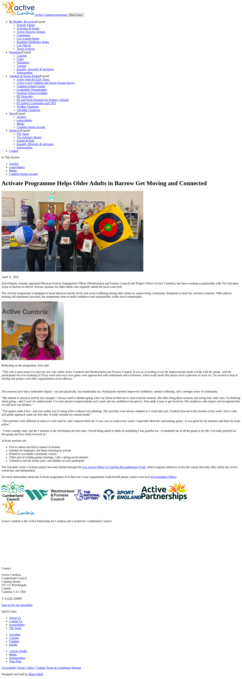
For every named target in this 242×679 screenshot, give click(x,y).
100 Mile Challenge (28, 110)
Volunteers (23, 62)
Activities (14, 634)
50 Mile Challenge (28, 106)
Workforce (15, 52)
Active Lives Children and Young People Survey (46, 82)
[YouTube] (5, 546)
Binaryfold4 (36, 674)
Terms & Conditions (58, 667)
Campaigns (23, 35)
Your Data (15, 661)
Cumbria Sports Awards (31, 127)
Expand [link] (40, 21)
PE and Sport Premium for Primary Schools (43, 99)
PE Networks (25, 96)
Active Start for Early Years (33, 79)
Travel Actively (26, 48)
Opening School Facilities (32, 93)
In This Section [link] (11, 157)
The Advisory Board (29, 137)
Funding (14, 641)
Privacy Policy (26, 667)
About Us (15, 130)
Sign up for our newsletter (17, 605)
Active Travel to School (31, 31)
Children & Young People (24, 76)
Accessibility (9, 667)
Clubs (20, 59)
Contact (13, 151)
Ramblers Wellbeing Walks (33, 42)
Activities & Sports (28, 28)
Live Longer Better (28, 38)
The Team (23, 133)
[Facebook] (5, 531)
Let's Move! (24, 45)
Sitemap (76, 667)
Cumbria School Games (31, 86)
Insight (13, 644)
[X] (5, 539)
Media (20, 123)
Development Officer (163, 476)
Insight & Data (25, 140)
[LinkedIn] (5, 554)
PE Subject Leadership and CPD (36, 103)
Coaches (22, 55)
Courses (21, 65)
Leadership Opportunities (32, 89)
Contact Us (15, 621)
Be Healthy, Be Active (22, 21)
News (12, 113)
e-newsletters (24, 120)
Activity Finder (26, 25)
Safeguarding (25, 72)
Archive (21, 116)
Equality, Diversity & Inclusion (35, 69)
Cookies (41, 667)
